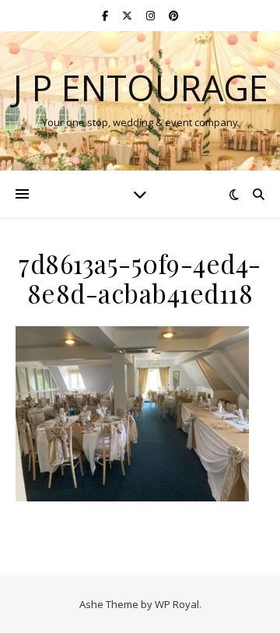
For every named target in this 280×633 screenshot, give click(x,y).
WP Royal (177, 604)
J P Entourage (140, 87)
